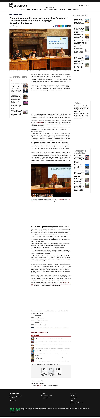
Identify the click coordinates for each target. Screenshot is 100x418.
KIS (49, 284)
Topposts (19, 14)
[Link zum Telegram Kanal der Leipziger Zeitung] (86, 5)
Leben (40, 9)
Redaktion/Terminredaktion (46, 395)
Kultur (45, 9)
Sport (55, 9)
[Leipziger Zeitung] (18, 5)
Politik (28, 9)
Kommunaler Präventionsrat (56, 327)
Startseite (23, 9)
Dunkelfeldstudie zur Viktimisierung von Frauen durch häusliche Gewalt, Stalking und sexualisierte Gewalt (52, 348)
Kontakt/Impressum (45, 393)
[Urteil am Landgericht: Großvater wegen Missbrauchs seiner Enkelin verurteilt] (86, 36)
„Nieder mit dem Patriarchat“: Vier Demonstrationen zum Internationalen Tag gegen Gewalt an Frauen (51, 360)
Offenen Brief (60, 199)
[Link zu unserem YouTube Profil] (80, 5)
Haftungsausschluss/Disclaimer (77, 402)
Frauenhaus (36, 327)
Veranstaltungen (62, 9)
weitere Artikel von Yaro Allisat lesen (39, 332)
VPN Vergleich (73, 395)
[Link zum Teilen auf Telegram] (63, 26)
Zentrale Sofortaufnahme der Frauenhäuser (61, 284)
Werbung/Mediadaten (45, 397)
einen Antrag (40, 122)
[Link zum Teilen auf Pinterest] (59, 26)
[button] (30, 9)
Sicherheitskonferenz (65, 327)
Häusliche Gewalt (48, 327)
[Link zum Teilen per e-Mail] (68, 26)
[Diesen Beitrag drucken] (70, 26)
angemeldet (38, 385)
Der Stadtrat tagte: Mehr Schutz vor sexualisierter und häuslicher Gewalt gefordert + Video (50, 345)
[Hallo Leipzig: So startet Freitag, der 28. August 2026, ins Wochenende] (86, 167)
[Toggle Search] (89, 5)
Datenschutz (73, 403)
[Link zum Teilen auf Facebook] (56, 26)
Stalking (32, 329)
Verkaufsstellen (44, 398)
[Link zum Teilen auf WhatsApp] (61, 26)
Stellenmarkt (73, 393)
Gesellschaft (15, 14)
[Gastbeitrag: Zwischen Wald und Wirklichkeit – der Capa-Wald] (86, 180)
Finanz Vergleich (74, 397)
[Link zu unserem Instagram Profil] (82, 5)
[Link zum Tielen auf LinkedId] (66, 26)
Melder (69, 9)
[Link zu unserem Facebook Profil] (84, 5)
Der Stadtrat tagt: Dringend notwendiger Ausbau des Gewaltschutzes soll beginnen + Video (50, 338)
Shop (72, 400)
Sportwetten (73, 398)
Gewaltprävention (42, 327)
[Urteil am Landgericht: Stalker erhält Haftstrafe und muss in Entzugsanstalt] (25, 85)
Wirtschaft (34, 9)
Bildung (50, 9)
